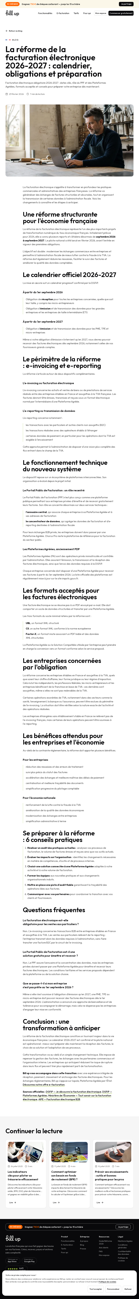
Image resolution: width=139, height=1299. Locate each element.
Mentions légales (125, 1241)
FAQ (100, 1251)
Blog (82, 1245)
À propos (84, 1241)
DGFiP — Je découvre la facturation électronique (73, 1091)
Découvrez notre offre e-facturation (44, 1084)
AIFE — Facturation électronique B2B (59, 1099)
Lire (11, 1202)
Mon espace (100, 13)
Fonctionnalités (45, 13)
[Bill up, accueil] (12, 13)
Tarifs (76, 13)
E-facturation (63, 13)
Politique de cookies (107, 1281)
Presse (83, 1248)
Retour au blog (15, 31)
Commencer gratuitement (121, 13)
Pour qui (87, 13)
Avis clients (103, 1247)
